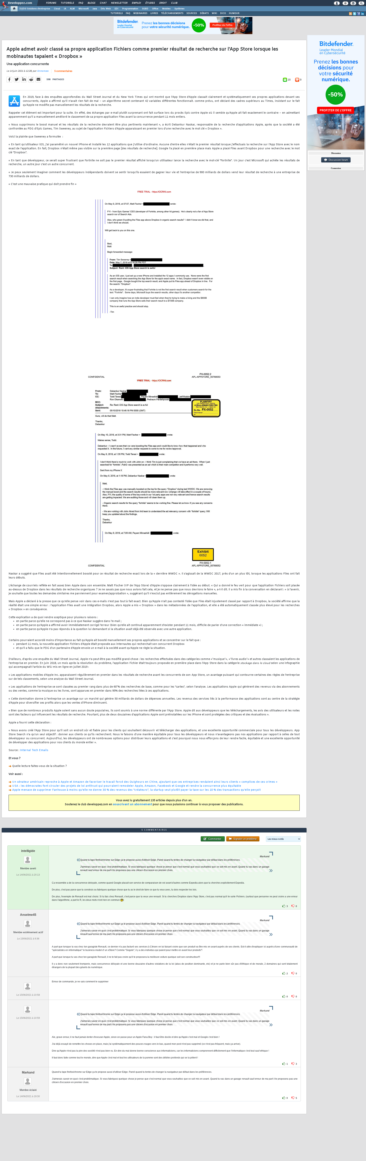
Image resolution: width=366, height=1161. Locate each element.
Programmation (130, 8)
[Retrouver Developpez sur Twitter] (354, 13)
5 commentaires (63, 71)
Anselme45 (28, 914)
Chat (103, 3)
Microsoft (84, 8)
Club (174, 3)
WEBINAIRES (140, 13)
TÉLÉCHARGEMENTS (172, 13)
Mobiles (166, 8)
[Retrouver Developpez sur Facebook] (358, 13)
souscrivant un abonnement (132, 804)
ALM (72, 8)
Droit (163, 3)
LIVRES (154, 13)
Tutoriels (67, 3)
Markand (28, 1072)
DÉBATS (204, 13)
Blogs (91, 3)
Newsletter (119, 3)
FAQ (80, 3)
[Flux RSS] (350, 13)
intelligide (28, 850)
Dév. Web (106, 8)
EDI (116, 8)
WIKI (214, 13)
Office (155, 8)
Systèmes (179, 8)
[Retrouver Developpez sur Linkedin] (362, 13)
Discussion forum (337, 159)
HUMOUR (234, 13)
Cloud (57, 8)
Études (150, 3)
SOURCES (191, 13)
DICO (223, 13)
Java (94, 8)
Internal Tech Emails (34, 750)
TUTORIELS (117, 13)
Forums (51, 3)
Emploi (136, 3)
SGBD (145, 8)
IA (65, 8)
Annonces (42, 71)
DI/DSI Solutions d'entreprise (34, 8)
